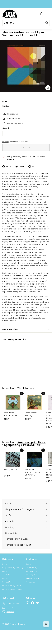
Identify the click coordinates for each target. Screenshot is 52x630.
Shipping (5, 142)
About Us (6, 575)
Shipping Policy (32, 575)
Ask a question (10, 329)
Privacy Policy (31, 568)
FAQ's (4, 571)
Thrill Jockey (25, 388)
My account (30, 582)
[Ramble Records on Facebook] (32, 602)
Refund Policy (31, 571)
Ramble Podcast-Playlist (12, 589)
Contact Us (7, 582)
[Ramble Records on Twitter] (37, 602)
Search (29, 564)
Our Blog (5, 578)
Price (4, 101)
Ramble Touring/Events (11, 585)
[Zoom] (47, 87)
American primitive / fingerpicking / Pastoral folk (23, 443)
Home (4, 564)
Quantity (7, 128)
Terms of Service (33, 578)
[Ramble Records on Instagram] (27, 602)
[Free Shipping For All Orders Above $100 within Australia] (25, 4)
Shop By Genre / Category (12, 568)
